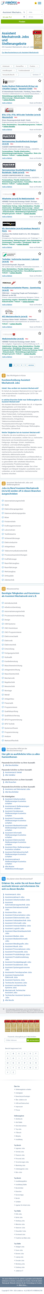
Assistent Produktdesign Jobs (17, 954)
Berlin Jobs (19, 1217)
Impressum (19, 1107)
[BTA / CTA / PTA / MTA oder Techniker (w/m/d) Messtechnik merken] (39, 109)
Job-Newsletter (34, 1040)
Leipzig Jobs (19, 1257)
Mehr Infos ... (23, 1285)
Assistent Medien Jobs (14, 936)
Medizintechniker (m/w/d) (13, 339)
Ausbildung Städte (21, 1185)
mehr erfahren (7, 103)
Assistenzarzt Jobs (13, 894)
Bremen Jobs (20, 1254)
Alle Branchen (10, 782)
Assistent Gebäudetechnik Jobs (18, 920)
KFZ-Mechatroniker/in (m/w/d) (14, 317)
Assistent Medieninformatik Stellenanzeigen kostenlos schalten (16, 828)
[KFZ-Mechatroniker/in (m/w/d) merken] (39, 311)
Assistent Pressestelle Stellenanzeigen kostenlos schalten (15, 820)
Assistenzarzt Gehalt (13, 772)
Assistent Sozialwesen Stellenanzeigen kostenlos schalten (15, 813)
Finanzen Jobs (20, 1155)
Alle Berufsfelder (12, 792)
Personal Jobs (20, 1159)
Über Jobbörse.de (21, 1100)
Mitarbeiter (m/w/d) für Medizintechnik (18, 199)
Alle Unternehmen (21, 1126)
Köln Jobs (19, 1214)
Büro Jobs (19, 1172)
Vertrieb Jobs (20, 1152)
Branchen (18, 1191)
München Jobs (20, 1224)
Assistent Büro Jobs (13, 912)
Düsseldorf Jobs (21, 1231)
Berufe (18, 1198)
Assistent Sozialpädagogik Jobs (18, 962)
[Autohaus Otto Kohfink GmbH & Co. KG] (9, 223)
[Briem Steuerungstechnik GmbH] (9, 110)
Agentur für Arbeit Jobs (23, 1205)
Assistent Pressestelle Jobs (16, 952)
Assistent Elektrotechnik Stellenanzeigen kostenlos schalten (15, 842)
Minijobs (18, 1136)
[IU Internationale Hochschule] (9, 81)
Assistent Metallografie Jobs (16, 944)
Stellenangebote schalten (23, 1089)
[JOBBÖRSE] (10, 3)
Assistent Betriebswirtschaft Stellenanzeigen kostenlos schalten (16, 854)
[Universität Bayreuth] (9, 254)
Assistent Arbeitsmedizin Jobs (17, 900)
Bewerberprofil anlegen (23, 1096)
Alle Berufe (9, 1000)
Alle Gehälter (10, 775)
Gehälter (18, 1202)
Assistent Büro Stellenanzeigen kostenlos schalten (17, 848)
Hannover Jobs (20, 1228)
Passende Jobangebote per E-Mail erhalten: (22, 1036)
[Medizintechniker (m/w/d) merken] (39, 333)
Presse (18, 1110)
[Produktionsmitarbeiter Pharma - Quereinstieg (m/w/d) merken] (39, 282)
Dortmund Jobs (20, 1234)
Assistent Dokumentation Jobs (17, 915)
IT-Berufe (18, 1133)
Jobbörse (20, 1291)
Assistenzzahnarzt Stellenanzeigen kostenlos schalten (15, 861)
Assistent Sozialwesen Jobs (16, 965)
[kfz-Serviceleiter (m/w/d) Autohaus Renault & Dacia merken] (39, 223)
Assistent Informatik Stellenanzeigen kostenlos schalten (15, 835)
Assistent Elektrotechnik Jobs (17, 918)
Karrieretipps (20, 1195)
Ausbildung (19, 1139)
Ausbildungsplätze (21, 1181)
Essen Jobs (19, 1250)
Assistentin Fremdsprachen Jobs (18, 972)
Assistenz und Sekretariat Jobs (17, 789)
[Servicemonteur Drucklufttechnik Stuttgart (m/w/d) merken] (39, 136)
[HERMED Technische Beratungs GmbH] (9, 194)
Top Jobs (18, 1129)
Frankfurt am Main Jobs (23, 1238)
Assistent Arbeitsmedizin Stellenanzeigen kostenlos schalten (15, 801)
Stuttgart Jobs (20, 1247)
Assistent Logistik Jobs (14, 929)
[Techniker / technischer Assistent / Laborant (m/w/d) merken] (39, 254)
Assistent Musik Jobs (14, 946)
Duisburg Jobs (20, 1267)
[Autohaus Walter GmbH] (9, 311)
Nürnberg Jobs (20, 1264)
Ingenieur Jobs (20, 1148)
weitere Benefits (9, 100)
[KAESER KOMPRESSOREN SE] (9, 136)
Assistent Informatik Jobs (15, 923)
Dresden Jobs (20, 1260)
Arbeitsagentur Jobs (22, 1169)
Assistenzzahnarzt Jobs (14, 897)
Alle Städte (19, 1122)
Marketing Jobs (20, 1165)
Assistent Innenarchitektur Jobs (18, 926)
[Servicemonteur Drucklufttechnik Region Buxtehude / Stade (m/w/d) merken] (39, 164)
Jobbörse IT (19, 1271)
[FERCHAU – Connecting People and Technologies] (9, 283)
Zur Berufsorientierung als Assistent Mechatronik (20, 52)
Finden (22, 21)
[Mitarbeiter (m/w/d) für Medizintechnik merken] (39, 193)
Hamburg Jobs (20, 1221)
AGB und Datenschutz (22, 1103)
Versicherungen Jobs (22, 1162)
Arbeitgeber (19, 1093)
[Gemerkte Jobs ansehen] (35, 3)
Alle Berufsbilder (11, 765)
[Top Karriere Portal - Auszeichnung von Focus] (22, 1026)
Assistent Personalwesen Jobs (17, 949)
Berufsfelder (19, 1188)
